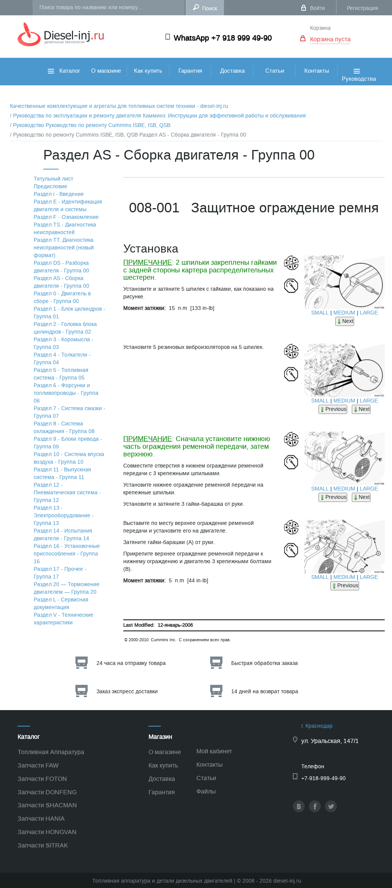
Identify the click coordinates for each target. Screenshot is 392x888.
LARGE (369, 312)
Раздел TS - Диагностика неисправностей (65, 228)
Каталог (69, 71)
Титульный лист (53, 178)
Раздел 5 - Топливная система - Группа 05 (61, 374)
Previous (335, 409)
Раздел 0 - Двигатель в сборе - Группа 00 (62, 297)
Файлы (206, 791)
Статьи (274, 71)
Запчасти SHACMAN (47, 805)
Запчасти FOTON (42, 779)
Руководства (359, 86)
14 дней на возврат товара (264, 691)
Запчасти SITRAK (43, 845)
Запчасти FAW (38, 765)
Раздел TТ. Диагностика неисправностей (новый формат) (64, 247)
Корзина (320, 28)
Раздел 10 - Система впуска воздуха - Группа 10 (69, 458)
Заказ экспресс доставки (127, 691)
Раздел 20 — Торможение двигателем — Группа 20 (67, 588)
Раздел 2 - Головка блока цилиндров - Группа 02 (65, 328)
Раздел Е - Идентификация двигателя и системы (68, 205)
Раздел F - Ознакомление (66, 217)
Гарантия (190, 71)
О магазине (106, 71)
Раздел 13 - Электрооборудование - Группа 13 (64, 515)
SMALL (320, 312)
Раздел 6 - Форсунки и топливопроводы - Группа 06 (66, 393)
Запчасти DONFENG (47, 792)
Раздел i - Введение (59, 194)
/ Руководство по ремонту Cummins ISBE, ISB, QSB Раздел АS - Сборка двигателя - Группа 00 (128, 134)
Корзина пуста (330, 39)
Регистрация (362, 8)
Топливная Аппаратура (51, 752)
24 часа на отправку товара (131, 663)
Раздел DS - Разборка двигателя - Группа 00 (61, 266)
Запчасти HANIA (41, 819)
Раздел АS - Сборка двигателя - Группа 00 (61, 282)
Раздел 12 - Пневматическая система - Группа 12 (67, 492)
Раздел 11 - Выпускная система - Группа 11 (62, 473)
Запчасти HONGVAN (47, 832)
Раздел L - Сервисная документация (61, 603)
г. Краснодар (317, 726)
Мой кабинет (214, 751)
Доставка (232, 71)
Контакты (316, 71)
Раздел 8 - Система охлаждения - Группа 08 (64, 427)
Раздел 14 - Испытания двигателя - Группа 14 (63, 534)
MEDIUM (344, 312)
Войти (317, 8)
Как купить (148, 71)
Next (347, 321)
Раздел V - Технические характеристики (63, 618)
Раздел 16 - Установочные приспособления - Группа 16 (67, 554)
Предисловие (50, 186)
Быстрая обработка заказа (264, 663)
